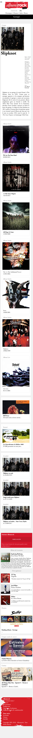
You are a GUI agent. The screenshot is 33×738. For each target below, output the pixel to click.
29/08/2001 (6, 312)
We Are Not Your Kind (10, 155)
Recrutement (7, 705)
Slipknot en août (8, 473)
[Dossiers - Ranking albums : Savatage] (16, 627)
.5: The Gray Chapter (9, 194)
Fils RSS (5, 719)
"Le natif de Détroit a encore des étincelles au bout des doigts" (21, 590)
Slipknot (5, 349)
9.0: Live (5, 389)
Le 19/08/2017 (7, 523)
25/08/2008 (6, 234)
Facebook (27, 88)
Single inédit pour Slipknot (11, 497)
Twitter (5, 717)
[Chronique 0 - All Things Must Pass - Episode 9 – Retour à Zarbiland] (16, 677)
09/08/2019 (6, 157)
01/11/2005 (6, 391)
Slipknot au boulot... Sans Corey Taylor (15, 521)
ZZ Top (13, 574)
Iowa (4, 310)
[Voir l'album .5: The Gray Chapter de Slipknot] (15, 191)
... (2, 632)
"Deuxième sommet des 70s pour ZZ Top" (21, 579)
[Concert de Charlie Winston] (16, 656)
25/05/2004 (6, 274)
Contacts (5, 703)
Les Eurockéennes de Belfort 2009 (13, 444)
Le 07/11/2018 (7, 499)
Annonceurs (6, 706)
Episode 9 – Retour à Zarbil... (10, 687)
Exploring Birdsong (16, 554)
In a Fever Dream (16, 598)
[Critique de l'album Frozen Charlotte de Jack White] (5, 593)
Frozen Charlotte (16, 587)
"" (16, 563)
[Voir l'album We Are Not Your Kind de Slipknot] (15, 153)
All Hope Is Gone (8, 232)
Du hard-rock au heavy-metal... (12, 418)
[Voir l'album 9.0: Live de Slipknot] (15, 386)
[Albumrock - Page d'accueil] (16, 9)
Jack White (14, 585)
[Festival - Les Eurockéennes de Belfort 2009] (15, 436)
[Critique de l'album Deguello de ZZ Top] (5, 582)
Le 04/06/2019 (7, 475)
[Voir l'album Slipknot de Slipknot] (15, 346)
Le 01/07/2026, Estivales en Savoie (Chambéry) (15, 661)
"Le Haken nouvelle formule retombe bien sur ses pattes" (20, 601)
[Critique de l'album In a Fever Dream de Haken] (5, 604)
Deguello (13, 576)
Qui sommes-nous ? (8, 701)
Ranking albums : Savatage (9, 630)
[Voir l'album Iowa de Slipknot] (15, 308)
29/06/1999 (6, 351)
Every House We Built (17, 556)
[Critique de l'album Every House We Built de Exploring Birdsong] (5, 562)
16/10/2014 (6, 196)
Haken (13, 597)
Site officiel (27, 86)
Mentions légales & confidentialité (13, 710)
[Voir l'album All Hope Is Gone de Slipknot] (15, 229)
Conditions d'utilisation (10, 708)
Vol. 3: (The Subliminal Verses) (12, 272)
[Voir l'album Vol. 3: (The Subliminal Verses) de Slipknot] (15, 269)
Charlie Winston (6, 659)
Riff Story (6, 416)
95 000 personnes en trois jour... (12, 446)
